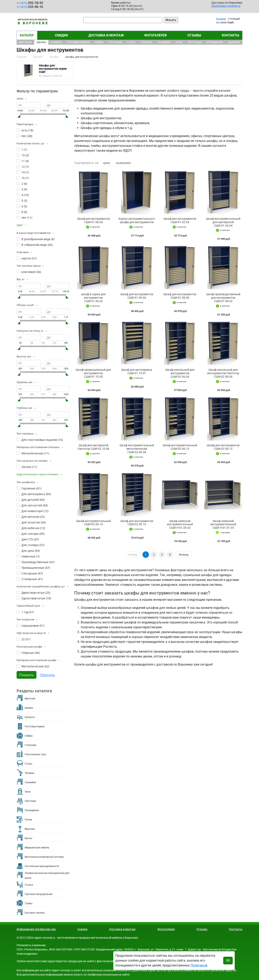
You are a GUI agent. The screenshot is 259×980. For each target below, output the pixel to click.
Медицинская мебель (37, 847)
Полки (28, 819)
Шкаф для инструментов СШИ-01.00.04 (93, 220)
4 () (25, 195)
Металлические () (35, 453)
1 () (24, 149)
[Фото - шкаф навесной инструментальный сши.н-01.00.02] (180, 494)
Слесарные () (32, 573)
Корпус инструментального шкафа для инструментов (136, 220)
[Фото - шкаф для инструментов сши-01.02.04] (180, 192)
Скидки (61, 35)
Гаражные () (31, 488)
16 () (25, 178)
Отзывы (194, 35)
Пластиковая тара (35, 754)
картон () (29, 258)
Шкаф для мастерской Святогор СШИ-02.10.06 (93, 447)
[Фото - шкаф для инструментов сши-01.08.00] (180, 267)
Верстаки (25, 42)
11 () (25, 161)
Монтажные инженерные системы (44, 856)
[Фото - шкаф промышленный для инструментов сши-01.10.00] (93, 343)
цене (106, 163)
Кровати (56, 42)
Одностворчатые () (36, 598)
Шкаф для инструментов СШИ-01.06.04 (136, 296)
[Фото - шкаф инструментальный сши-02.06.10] (180, 419)
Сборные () (30, 653)
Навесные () (30, 556)
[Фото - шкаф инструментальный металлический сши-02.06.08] (137, 419)
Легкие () (29, 467)
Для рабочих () (33, 528)
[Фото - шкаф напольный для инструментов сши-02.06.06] (180, 343)
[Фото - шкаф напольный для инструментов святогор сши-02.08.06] (223, 343)
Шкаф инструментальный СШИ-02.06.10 (180, 447)
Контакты (230, 35)
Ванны (28, 838)
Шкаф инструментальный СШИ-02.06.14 (93, 522)
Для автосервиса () (36, 494)
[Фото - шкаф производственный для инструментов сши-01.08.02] (223, 267)
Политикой (199, 965)
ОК (228, 960)
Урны (179, 42)
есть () (27, 130)
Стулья (29, 884)
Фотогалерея (155, 35)
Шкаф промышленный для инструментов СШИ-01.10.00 (93, 373)
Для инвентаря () (34, 511)
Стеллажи (115, 42)
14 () (25, 172)
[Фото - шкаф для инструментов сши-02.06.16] (137, 494)
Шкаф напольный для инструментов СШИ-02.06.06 (179, 373)
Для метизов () (33, 517)
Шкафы (41, 42)
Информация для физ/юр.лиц (36, 929)
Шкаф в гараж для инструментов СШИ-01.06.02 (93, 298)
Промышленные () (35, 568)
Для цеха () (30, 551)
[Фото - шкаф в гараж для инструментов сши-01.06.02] (93, 267)
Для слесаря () (32, 534)
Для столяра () (32, 545)
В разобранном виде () (37, 239)
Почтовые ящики (78, 42)
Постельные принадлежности (42, 866)
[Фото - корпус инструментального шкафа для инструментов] (137, 192)
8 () (24, 212)
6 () (24, 206)
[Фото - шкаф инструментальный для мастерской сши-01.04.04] (223, 192)
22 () (25, 639)
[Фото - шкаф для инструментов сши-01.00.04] (93, 192)
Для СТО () (30, 539)
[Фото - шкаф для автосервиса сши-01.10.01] (137, 343)
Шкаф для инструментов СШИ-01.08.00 (179, 296)
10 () (25, 155)
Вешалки (234, 42)
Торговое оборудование (38, 894)
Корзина (221, 18)
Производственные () (37, 562)
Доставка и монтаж (106, 35)
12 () (25, 166)
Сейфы (98, 42)
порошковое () (32, 625)
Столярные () (32, 579)
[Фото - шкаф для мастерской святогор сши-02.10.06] (93, 419)
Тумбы (28, 903)
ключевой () (31, 272)
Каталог (27, 35)
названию (123, 163)
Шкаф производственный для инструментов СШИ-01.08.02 (223, 298)
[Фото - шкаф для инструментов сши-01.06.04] (137, 267)
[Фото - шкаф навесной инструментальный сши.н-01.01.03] (223, 494)
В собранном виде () (37, 245)
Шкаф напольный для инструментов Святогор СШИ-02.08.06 (223, 373)
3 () (24, 189)
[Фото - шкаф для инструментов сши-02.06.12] (223, 419)
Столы (131, 42)
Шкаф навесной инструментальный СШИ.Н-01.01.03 (223, 524)
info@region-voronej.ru (225, 5)
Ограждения (214, 42)
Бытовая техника (35, 912)
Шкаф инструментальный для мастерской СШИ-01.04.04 (223, 222)
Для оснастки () (33, 522)
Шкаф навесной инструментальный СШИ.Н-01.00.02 (180, 524)
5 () (24, 200)
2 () (24, 183)
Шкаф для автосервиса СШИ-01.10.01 (136, 371)
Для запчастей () (34, 505)
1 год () (27, 612)
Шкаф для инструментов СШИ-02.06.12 (223, 447)
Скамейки (164, 42)
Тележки (146, 42)
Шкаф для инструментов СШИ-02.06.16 (136, 522)
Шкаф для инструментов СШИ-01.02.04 (179, 220)
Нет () (26, 136)
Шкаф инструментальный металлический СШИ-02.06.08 (137, 449)
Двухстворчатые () (35, 592)
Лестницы (194, 42)
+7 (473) (30, 3)
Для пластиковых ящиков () (42, 440)
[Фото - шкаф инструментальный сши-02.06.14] (93, 494)
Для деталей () (33, 500)
